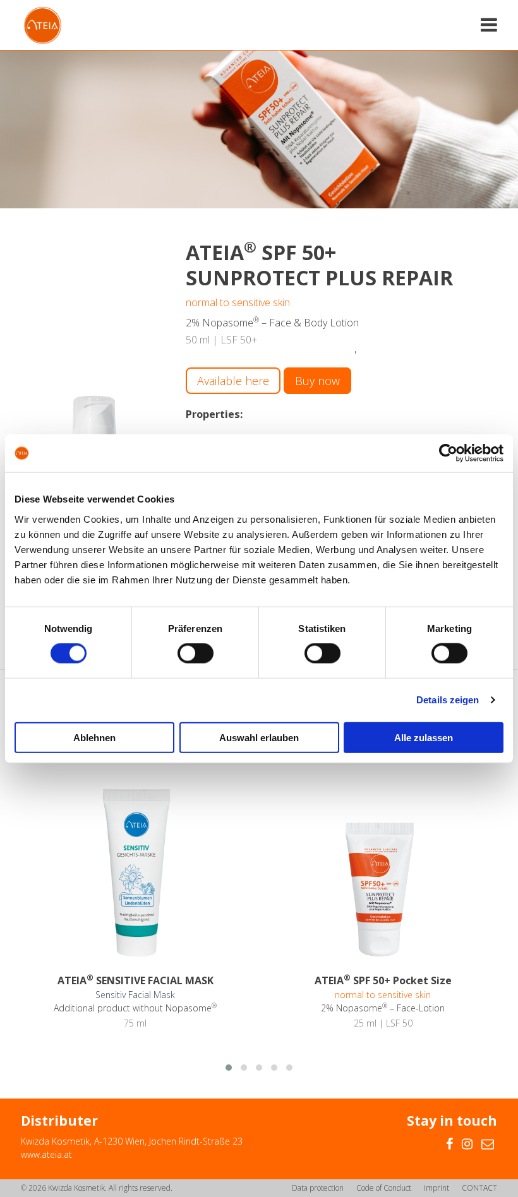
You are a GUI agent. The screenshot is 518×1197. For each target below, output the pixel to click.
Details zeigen (447, 699)
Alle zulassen (423, 737)
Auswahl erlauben (259, 737)
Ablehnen (94, 737)
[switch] (196, 653)
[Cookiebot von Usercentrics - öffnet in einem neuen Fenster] (448, 453)
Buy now (317, 380)
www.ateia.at (46, 1154)
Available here (233, 380)
